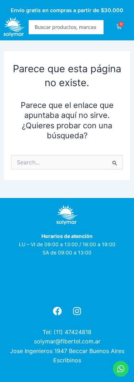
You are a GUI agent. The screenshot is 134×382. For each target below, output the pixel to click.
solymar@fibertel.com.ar (67, 341)
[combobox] (66, 27)
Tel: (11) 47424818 (67, 332)
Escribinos (67, 360)
